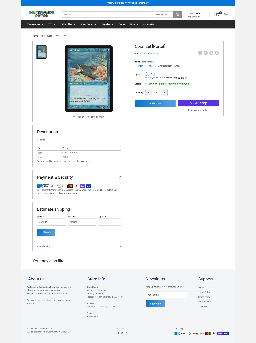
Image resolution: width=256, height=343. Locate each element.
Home (35, 36)
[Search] (177, 14)
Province (72, 217)
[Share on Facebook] (200, 53)
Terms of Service (204, 302)
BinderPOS (66, 332)
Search (200, 287)
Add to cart (155, 103)
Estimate (46, 232)
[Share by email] (217, 53)
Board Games (87, 24)
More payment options (198, 110)
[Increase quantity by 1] (164, 92)
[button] (182, 77)
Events (122, 24)
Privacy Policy (203, 292)
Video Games (33, 24)
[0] (217, 14)
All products (46, 36)
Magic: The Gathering (146, 53)
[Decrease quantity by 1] (148, 92)
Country (40, 217)
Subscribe (155, 303)
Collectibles (66, 24)
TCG (50, 24)
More (132, 24)
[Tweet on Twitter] (211, 53)
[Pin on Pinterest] (206, 53)
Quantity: (139, 92)
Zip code (102, 217)
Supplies (106, 24)
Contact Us (148, 24)
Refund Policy (43, 246)
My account (195, 16)
